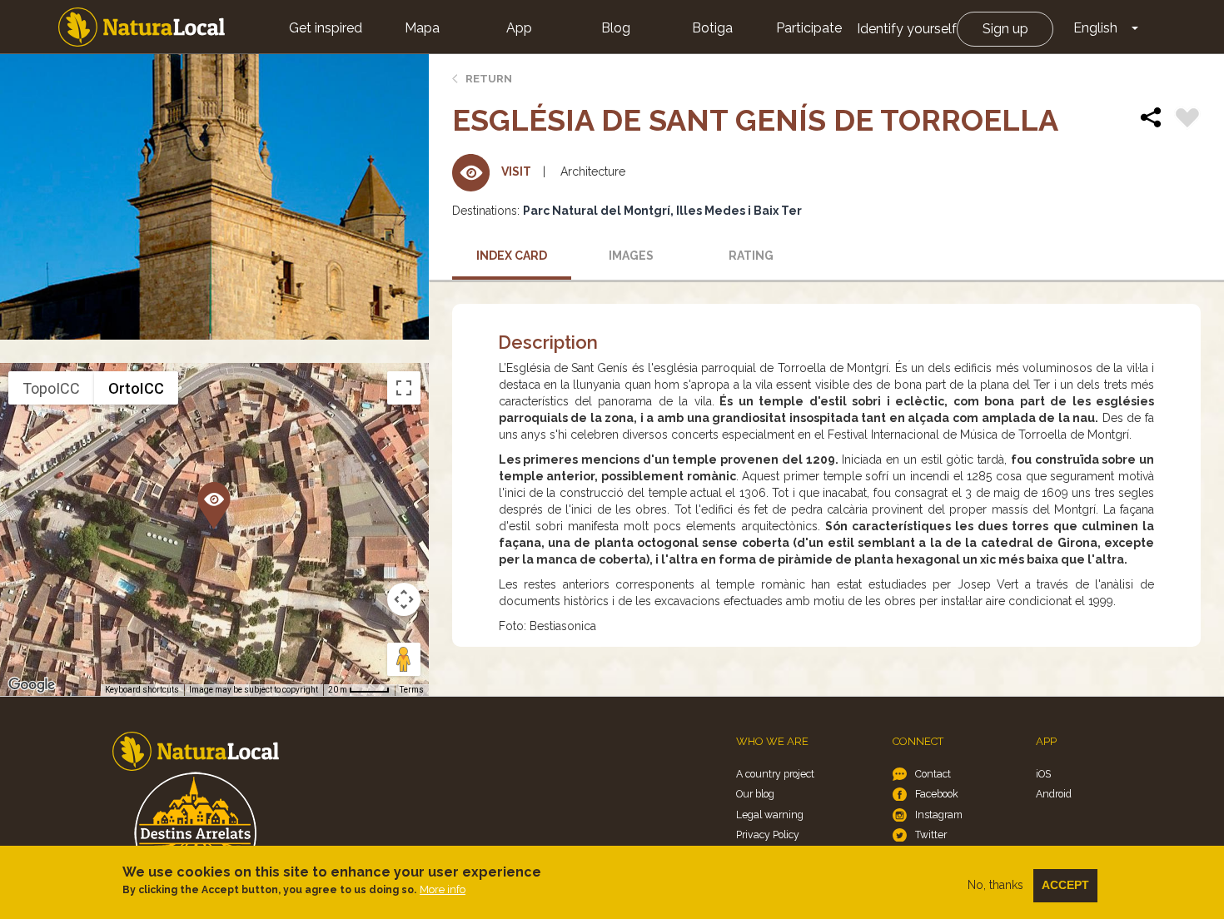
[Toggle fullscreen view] (403, 388)
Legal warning (770, 814)
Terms (412, 689)
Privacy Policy (767, 834)
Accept (1065, 885)
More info (442, 889)
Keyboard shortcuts (142, 689)
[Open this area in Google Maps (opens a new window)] (31, 685)
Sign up (1005, 29)
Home (141, 27)
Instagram (939, 814)
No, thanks (995, 885)
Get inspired (325, 28)
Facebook (936, 793)
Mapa (422, 28)
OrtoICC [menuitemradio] (136, 388)
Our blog (755, 793)
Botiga (712, 28)
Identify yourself (907, 29)
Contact (933, 773)
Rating (751, 255)
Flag (1187, 120)
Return (488, 78)
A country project (775, 773)
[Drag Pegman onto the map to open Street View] (403, 659)
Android (1054, 793)
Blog (615, 28)
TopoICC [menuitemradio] (51, 388)
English (1095, 28)
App (519, 28)
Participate (809, 28)
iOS (1043, 773)
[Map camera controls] (403, 599)
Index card (511, 255)
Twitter (931, 834)
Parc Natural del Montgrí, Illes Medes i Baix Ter (662, 210)
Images (631, 255)
